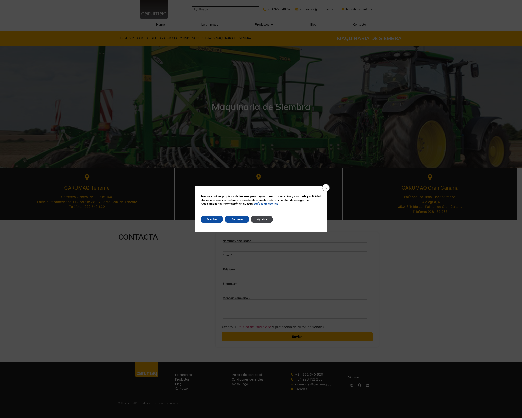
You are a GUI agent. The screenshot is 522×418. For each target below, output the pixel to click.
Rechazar (237, 219)
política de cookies (266, 204)
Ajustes (262, 219)
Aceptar (212, 219)
